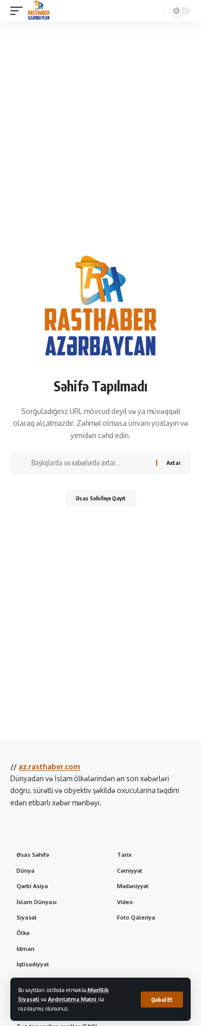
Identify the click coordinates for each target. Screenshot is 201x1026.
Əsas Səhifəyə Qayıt (101, 498)
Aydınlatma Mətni (73, 999)
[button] (162, 999)
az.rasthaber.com (49, 766)
